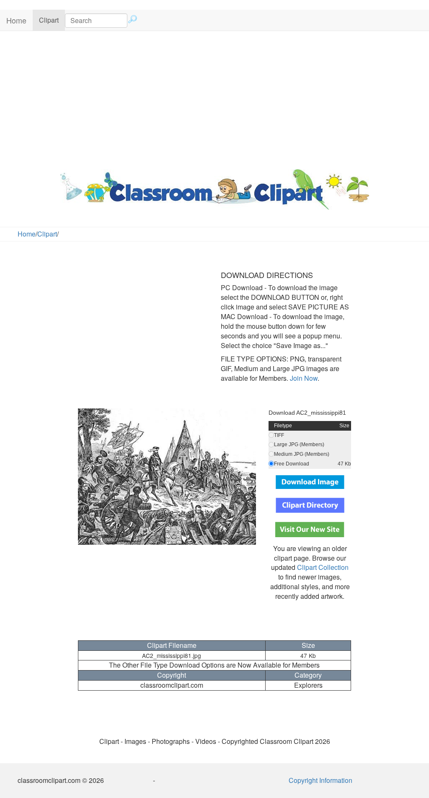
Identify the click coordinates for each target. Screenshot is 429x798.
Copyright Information (320, 780)
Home (16, 20)
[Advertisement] (214, 98)
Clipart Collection (323, 567)
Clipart (52, 20)
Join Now (303, 378)
